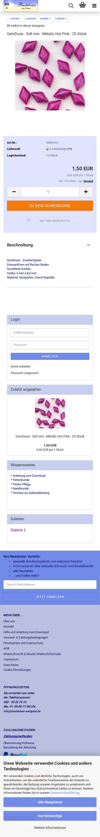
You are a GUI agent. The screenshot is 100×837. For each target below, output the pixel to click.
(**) (70, 149)
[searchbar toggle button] (71, 6)
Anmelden (50, 356)
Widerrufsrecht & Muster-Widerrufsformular (32, 654)
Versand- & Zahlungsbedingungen (25, 637)
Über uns (9, 621)
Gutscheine (11, 665)
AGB (6, 648)
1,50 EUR (50, 445)
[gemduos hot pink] (50, 75)
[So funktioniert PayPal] (15, 754)
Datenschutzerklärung (64, 792)
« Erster (14, 18)
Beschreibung (20, 244)
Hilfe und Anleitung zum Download (26, 632)
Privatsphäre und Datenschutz (23, 643)
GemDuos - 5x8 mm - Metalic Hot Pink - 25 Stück (50, 436)
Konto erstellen (20, 366)
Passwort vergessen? (25, 373)
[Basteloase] (19, 6)
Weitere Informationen (50, 828)
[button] (14, 192)
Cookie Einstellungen (17, 670)
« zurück (30, 18)
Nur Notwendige (50, 816)
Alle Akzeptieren (50, 802)
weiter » (45, 18)
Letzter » (61, 18)
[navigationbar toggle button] (94, 6)
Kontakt (8, 626)
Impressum (11, 659)
